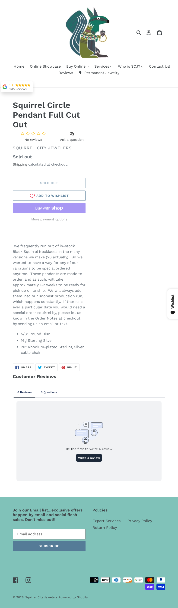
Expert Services (106, 521)
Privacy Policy (139, 521)
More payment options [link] (49, 219)
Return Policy (104, 527)
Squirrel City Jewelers (41, 597)
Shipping (20, 164)
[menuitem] (16, 66)
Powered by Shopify (73, 597)
